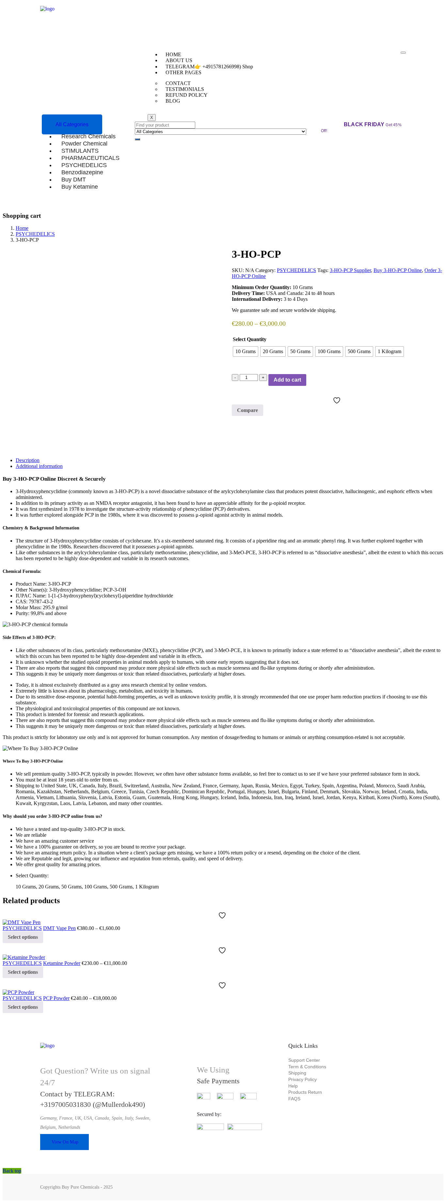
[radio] (245, 351)
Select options (23, 937)
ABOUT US (179, 60)
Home (22, 228)
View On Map (65, 1142)
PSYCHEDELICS (35, 234)
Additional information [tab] (39, 466)
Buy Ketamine (79, 186)
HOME (173, 54)
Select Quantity (249, 339)
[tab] (229, 460)
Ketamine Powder (61, 963)
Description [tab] (28, 460)
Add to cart (287, 380)
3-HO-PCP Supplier (350, 270)
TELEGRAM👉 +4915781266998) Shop (209, 66)
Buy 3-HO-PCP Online (398, 270)
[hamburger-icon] (403, 53)
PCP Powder (56, 998)
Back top (12, 1171)
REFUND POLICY (187, 95)
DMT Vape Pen (59, 928)
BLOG (173, 101)
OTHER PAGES (183, 72)
